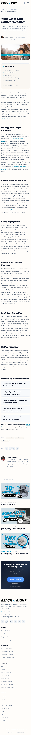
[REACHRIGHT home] (9, 3)
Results (3, 699)
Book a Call (4, 720)
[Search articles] (24, 3)
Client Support (4, 717)
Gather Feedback (9, 83)
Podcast (3, 669)
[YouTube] (11, 621)
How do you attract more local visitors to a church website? (13, 410)
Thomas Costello (12, 457)
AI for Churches (5, 678)
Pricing (2, 702)
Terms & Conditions (20, 732)
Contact (3, 714)
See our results (15, 583)
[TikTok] (19, 621)
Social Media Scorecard (7, 684)
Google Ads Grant (5, 637)
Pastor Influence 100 (6, 675)
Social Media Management (7, 640)
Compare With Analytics (10, 72)
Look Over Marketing (10, 80)
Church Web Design (6, 630)
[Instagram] (6, 621)
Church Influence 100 (6, 672)
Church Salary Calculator (7, 657)
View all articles (11, 469)
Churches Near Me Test (7, 651)
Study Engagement (9, 75)
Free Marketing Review (6, 648)
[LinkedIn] (15, 621)
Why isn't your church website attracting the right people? (13, 393)
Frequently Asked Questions (11, 85)
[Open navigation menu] (28, 3)
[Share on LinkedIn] (13, 448)
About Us (3, 696)
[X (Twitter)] (23, 621)
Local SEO (3, 634)
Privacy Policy (10, 732)
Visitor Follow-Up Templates (8, 687)
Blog (2, 666)
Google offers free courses (19, 210)
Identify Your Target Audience (12, 70)
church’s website (6, 118)
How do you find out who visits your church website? (15, 384)
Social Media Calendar (6, 681)
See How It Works (15, 579)
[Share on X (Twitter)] (10, 448)
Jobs (2, 711)
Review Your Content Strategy (12, 78)
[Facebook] (2, 621)
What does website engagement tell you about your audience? (15, 401)
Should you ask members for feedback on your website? (12, 418)
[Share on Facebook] (6, 448)
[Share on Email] (17, 448)
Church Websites (6, 15)
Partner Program (5, 708)
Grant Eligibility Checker (7, 654)
